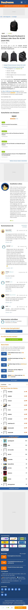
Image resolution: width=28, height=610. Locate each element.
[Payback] (22, 542)
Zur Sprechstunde (14, 339)
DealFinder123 (11, 423)
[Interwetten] (4, 542)
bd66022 (10, 396)
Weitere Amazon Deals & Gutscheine (18, 160)
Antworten (8, 242)
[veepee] (4, 549)
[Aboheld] (4, 538)
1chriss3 (10, 400)
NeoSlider (10, 391)
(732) (17, 118)
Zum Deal (20, 607)
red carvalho (11, 449)
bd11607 (9, 246)
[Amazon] (3, 33)
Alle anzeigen (14, 380)
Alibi (9, 445)
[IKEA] (22, 538)
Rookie (9, 479)
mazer (9, 409)
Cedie (9, 405)
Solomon (10, 473)
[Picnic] (4, 545)
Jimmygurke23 (11, 484)
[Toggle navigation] (25, 2)
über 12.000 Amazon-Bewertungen (11, 91)
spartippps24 (11, 440)
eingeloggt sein (13, 321)
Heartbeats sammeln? (14, 436)
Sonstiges (14, 16)
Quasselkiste (11, 464)
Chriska (10, 272)
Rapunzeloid (9, 230)
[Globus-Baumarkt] (13, 538)
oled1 (8, 306)
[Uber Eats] (22, 545)
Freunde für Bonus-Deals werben (15, 567)
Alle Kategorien (6, 16)
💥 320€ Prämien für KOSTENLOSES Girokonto (14, 6)
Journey (9, 468)
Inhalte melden (19, 600)
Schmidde (10, 459)
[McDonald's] (13, 542)
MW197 (9, 454)
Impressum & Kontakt (10, 600)
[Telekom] (13, 545)
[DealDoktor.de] (7, 2)
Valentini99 (10, 432)
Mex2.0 (11, 294)
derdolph (10, 419)
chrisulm (9, 281)
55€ (14, 68)
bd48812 (10, 414)
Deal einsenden (14, 331)
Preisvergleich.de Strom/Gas (14, 555)
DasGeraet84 (11, 428)
